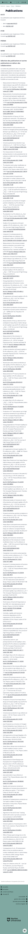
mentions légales (20, 904)
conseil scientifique (8, 892)
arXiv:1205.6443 (7, 710)
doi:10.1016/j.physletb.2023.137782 (17, 102)
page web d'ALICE (12, 23)
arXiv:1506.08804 (8, 510)
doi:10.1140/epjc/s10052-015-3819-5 (13, 533)
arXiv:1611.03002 (8, 446)
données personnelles (19, 901)
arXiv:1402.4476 (7, 610)
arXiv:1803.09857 (8, 318)
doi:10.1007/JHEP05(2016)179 (11, 508)
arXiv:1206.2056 (7, 697)
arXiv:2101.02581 (8, 162)
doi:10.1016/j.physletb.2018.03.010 (12, 382)
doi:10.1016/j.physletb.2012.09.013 (17, 695)
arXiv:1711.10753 (8, 384)
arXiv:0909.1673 (7, 832)
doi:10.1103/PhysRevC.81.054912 (12, 830)
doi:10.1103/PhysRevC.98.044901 (12, 369)
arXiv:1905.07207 (8, 265)
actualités (5, 887)
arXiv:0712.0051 (7, 845)
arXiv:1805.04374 (12, 346)
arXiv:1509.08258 (8, 497)
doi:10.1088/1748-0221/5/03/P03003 (13, 819)
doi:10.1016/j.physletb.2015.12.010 (12, 520)
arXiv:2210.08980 (8, 104)
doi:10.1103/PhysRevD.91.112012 (12, 559)
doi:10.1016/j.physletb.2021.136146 (13, 182)
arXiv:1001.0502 (7, 821)
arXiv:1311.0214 (7, 626)
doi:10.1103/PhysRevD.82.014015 (12, 808)
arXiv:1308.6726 (7, 637)
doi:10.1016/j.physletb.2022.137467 (13, 123)
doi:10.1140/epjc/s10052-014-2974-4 (13, 597)
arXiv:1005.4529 (7, 810)
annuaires (5, 889)
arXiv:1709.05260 (8, 409)
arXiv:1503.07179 (8, 550)
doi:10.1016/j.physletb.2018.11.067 (12, 302)
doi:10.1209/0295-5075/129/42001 (12, 240)
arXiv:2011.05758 (8, 173)
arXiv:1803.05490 (8, 371)
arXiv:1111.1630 (7, 783)
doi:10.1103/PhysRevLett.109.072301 (13, 741)
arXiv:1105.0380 (7, 797)
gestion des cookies (19, 899)
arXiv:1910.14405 (8, 220)
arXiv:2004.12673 (8, 211)
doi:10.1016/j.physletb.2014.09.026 (12, 584)
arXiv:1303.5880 (7, 663)
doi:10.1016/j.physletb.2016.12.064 (12, 455)
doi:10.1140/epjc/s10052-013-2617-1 (13, 650)
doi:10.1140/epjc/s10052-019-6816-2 (13, 291)
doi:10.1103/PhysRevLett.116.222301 (13, 482)
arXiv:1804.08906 (8, 360)
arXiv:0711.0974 (7, 872)
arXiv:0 (24, 240)
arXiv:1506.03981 (8, 535)
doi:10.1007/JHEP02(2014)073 (11, 635)
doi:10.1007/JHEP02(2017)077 (11, 444)
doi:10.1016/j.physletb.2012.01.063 (12, 755)
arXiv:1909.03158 (8, 231)
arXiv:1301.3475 (7, 674)
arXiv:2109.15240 (13, 149)
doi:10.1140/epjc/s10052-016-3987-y (13, 495)
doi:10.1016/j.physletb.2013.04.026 (15, 672)
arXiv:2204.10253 (8, 140)
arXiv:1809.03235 (8, 293)
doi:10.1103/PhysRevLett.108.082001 (13, 781)
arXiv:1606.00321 (8, 471)
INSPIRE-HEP (9, 26)
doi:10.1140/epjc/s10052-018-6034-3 (13, 358)
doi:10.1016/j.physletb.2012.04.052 (12, 730)
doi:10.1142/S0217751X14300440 (12, 608)
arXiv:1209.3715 (7, 686)
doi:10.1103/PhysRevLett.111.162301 (13, 661)
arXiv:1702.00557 (8, 435)
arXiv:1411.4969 (7, 561)
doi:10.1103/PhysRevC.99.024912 (12, 316)
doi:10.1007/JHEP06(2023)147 (11, 138)
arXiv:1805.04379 (8, 333)
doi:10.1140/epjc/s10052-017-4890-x (13, 420)
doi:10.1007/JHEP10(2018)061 (11, 331)
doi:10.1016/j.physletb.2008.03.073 (12, 843)
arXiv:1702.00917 (8, 422)
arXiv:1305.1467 (7, 652)
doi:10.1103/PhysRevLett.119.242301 (13, 406)
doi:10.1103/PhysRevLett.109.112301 (13, 708)
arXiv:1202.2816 (7, 732)
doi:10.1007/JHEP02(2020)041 (17, 229)
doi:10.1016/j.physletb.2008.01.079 (12, 859)
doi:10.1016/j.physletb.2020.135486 (17, 218)
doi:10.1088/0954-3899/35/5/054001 (17, 870)
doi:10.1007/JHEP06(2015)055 (11, 548)
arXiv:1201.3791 (7, 757)
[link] (14, 2)
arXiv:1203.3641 (7, 721)
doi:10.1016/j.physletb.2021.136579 (17, 171)
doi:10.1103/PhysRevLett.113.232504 (13, 573)
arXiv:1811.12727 (8, 278)
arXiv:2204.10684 (8, 125)
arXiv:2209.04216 (8, 113)
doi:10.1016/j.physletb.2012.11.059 (15, 683)
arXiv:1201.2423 (7, 772)
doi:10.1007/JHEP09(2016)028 (11, 469)
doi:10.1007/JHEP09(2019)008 (17, 263)
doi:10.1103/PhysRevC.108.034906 (16, 89)
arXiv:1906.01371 (12, 254)
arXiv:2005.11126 (8, 198)
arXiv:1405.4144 (7, 586)
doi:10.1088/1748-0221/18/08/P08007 (13, 111)
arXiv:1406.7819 (7, 575)
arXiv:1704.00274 (8, 397)
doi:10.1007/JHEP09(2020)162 (11, 209)
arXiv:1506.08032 (8, 522)
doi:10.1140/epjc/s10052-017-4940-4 (13, 433)
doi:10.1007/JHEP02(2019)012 (11, 276)
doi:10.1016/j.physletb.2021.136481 (13, 160)
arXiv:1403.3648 (7, 599)
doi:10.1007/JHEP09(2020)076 (11, 196)
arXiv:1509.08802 (8, 484)
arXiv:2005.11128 (8, 185)
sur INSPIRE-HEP (10, 36)
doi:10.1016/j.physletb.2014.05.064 (12, 624)
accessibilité (22, 896)
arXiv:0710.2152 (7, 861)
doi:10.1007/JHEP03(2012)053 (11, 770)
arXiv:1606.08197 (8, 457)
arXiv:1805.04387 (8, 305)
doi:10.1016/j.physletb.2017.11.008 (12, 395)
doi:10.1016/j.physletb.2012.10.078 (12, 719)
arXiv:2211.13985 (8, 91)
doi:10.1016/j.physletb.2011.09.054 (12, 794)
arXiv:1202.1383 (7, 743)
